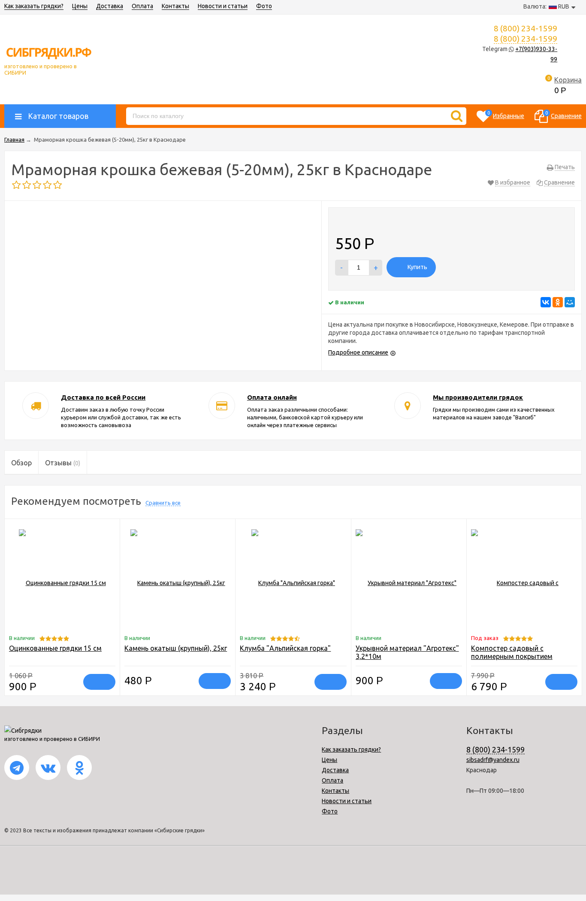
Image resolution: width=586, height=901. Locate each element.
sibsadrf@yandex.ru (493, 759)
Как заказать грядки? (33, 6)
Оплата (142, 6)
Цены (80, 6)
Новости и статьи (223, 6)
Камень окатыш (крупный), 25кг (175, 648)
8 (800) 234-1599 (525, 38)
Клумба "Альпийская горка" (285, 648)
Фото (264, 6)
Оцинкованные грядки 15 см (55, 648)
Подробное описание (358, 352)
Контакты (175, 6)
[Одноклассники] (558, 302)
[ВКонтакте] (546, 302)
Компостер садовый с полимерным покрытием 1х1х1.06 (512, 656)
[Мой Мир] (570, 302)
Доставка (109, 6)
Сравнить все (163, 503)
